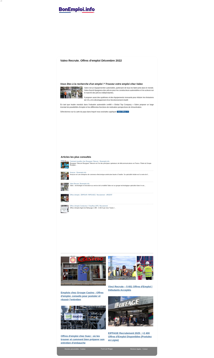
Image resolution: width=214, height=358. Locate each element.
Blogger (110, 349)
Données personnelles (72, 349)
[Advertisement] (107, 35)
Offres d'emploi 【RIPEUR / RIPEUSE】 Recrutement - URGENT (91, 195)
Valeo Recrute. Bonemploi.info (79, 183)
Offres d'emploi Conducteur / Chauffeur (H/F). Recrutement (89, 206)
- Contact (145, 349)
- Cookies (82, 349)
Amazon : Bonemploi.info (78, 172)
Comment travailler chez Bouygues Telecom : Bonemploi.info (89, 161)
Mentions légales (135, 349)
